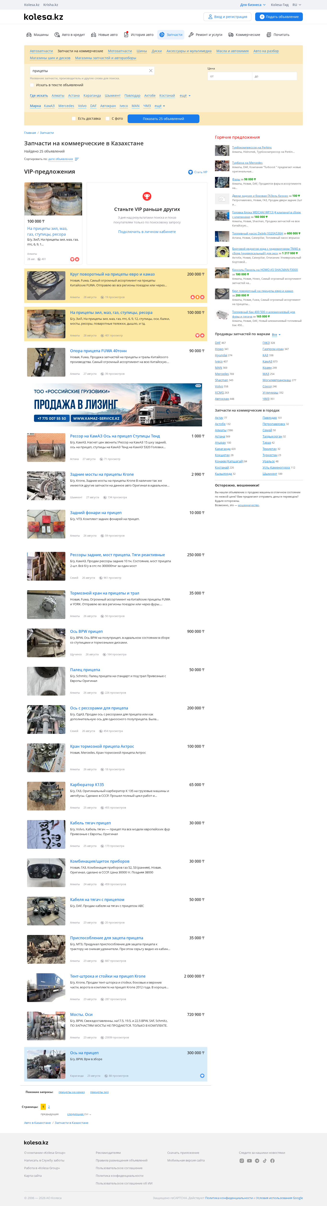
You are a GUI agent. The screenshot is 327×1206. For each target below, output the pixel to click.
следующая (75, 1114)
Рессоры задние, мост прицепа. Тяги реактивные (117, 554)
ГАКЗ (266, 342)
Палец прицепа (85, 669)
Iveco (219, 361)
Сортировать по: (35, 159)
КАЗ (265, 355)
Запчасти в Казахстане (71, 1123)
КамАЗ (267, 361)
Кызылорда (223, 473)
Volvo (219, 386)
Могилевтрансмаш (277, 380)
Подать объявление (282, 16)
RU (295, 4)
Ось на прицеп (84, 1052)
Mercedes (222, 374)
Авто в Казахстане (37, 1123)
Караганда (223, 449)
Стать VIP (200, 172)
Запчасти (47, 132)
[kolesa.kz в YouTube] (249, 1161)
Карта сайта (33, 1175)
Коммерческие (248, 34)
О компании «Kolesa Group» (44, 1152)
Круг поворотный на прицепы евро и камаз (112, 274)
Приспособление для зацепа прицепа (106, 937)
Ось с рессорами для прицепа (99, 708)
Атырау (220, 442)
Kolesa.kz (31, 4)
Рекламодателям (108, 1152)
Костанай (222, 467)
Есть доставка (89, 118)
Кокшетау (222, 455)
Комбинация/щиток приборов (100, 861)
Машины (41, 34)
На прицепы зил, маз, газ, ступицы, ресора (47, 231)
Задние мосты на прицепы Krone (102, 474)
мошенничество (248, 505)
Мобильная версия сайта (186, 1160)
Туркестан (270, 455)
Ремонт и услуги (209, 34)
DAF (218, 342)
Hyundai (221, 355)
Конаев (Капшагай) (229, 461)
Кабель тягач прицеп (90, 823)
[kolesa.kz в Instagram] (242, 1161)
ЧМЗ (266, 398)
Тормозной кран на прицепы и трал (104, 593)
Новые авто (108, 34)
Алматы (220, 430)
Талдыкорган (272, 436)
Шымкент (270, 473)
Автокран (222, 398)
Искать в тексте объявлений (59, 85)
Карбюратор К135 (87, 784)
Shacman (221, 380)
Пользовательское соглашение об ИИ (124, 1183)
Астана (220, 436)
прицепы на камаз (72, 1092)
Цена (211, 68)
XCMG (219, 392)
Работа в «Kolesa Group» (42, 1168)
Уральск (269, 461)
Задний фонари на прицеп (96, 512)
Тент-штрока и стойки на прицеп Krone (108, 976)
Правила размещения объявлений (121, 1160)
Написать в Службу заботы (44, 1160)
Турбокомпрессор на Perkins (252, 147)
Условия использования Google (279, 1198)
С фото (117, 118)
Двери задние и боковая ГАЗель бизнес (260, 196)
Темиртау (270, 449)
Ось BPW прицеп (86, 631)
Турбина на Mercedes (247, 162)
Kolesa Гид (280, 4)
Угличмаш (270, 392)
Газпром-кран (273, 349)
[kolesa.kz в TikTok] (265, 1161)
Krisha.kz (50, 4)
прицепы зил (99, 1092)
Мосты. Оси (81, 1014)
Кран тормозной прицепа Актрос (102, 746)
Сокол (267, 386)
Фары (236, 179)
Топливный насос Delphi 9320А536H (257, 233)
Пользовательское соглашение (119, 1168)
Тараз (267, 442)
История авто (142, 34)
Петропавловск (274, 424)
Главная (30, 132)
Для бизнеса (250, 4)
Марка (35, 105)
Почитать (281, 34)
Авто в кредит (73, 34)
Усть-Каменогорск (276, 467)
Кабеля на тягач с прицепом (97, 899)
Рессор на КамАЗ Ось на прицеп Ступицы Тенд (115, 436)
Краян (267, 367)
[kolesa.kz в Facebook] (272, 1161)
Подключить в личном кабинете (147, 231)
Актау (219, 417)
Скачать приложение (183, 1152)
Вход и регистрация (230, 16)
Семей (267, 430)
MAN (218, 367)
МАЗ (266, 374)
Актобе (220, 424)
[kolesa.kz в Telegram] (257, 1161)
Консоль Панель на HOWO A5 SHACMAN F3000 (265, 270)
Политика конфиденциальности (119, 1175)
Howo (219, 349)
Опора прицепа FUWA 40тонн (98, 350)
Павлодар (270, 417)
